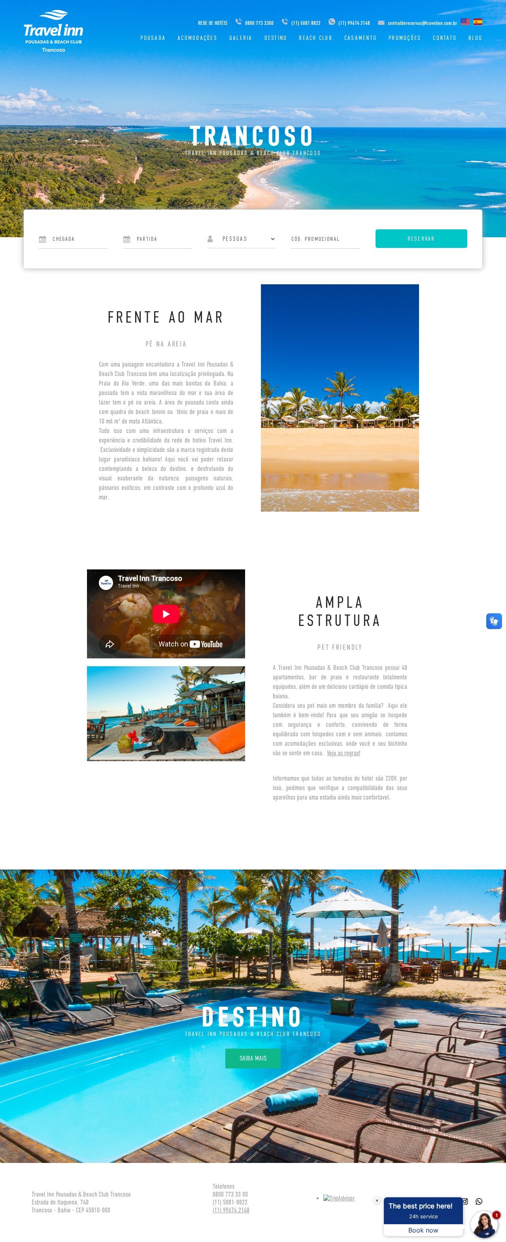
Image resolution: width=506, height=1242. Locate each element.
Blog (475, 37)
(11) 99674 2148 (353, 23)
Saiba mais (253, 1058)
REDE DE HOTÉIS (212, 23)
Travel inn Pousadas (53, 31)
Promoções (405, 37)
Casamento (360, 37)
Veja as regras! (343, 753)
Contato (445, 37)
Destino (275, 37)
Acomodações (197, 37)
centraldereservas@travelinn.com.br (422, 23)
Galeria (241, 37)
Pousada (153, 37)
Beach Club (315, 37)
